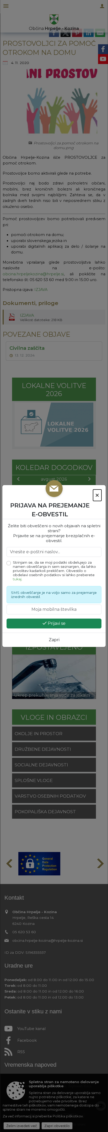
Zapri (54, 639)
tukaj (17, 579)
